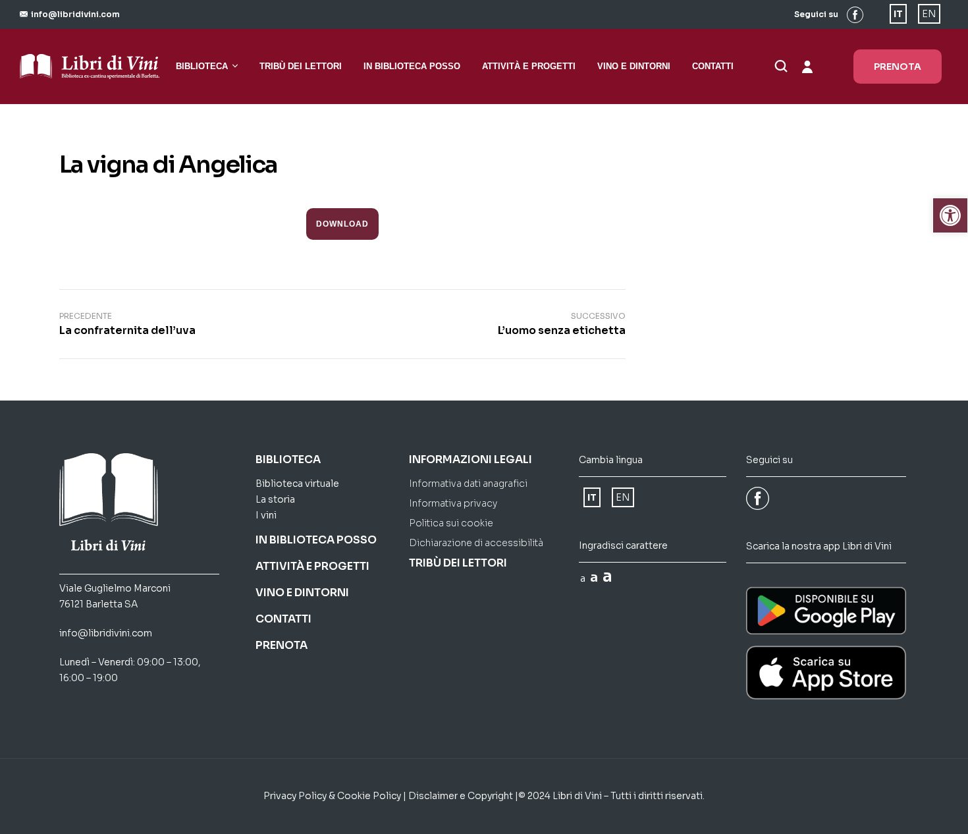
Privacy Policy (295, 796)
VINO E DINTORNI (302, 592)
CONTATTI (283, 619)
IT (898, 14)
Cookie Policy (369, 796)
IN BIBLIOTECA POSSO (316, 540)
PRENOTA (281, 645)
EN (929, 14)
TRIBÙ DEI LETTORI (458, 563)
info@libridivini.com (105, 633)
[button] (70, 14)
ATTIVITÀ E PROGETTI (312, 566)
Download (342, 223)
